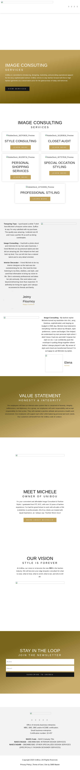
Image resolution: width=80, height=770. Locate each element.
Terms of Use (38, 764)
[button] (35, 6)
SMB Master (55, 764)
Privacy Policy (25, 764)
